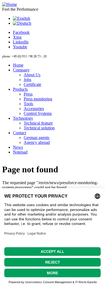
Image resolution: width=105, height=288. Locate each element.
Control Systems (38, 113)
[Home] (9, 4)
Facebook (21, 32)
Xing (17, 37)
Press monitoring (38, 99)
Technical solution (39, 128)
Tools (28, 103)
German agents (36, 137)
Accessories (34, 108)
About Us (32, 74)
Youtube (20, 47)
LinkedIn (21, 42)
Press (28, 94)
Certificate (32, 84)
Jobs (27, 79)
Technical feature (38, 123)
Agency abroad (37, 142)
